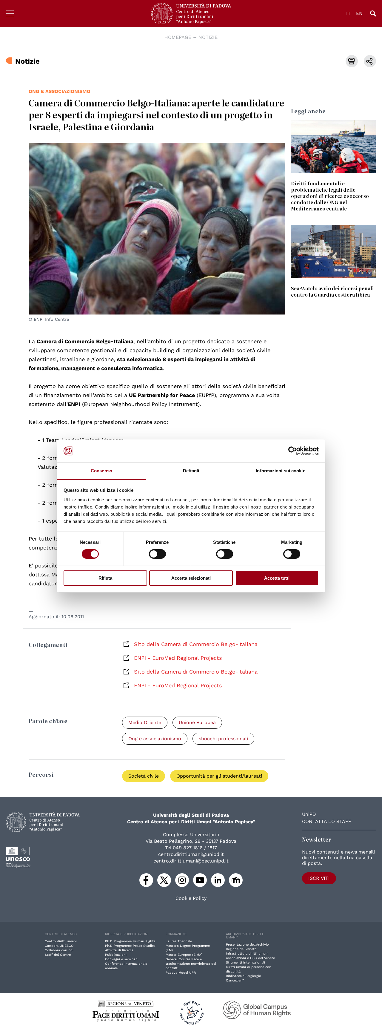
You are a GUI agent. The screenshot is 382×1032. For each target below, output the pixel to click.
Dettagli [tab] (191, 470)
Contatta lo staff (326, 821)
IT (348, 13)
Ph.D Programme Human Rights (130, 941)
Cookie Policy (191, 898)
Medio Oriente (144, 722)
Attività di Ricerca (119, 950)
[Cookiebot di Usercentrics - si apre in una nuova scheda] (293, 450)
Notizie (208, 37)
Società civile (143, 776)
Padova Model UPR (181, 973)
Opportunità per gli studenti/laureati (219, 776)
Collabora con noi (59, 950)
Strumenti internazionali (245, 962)
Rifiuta (105, 578)
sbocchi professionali (223, 738)
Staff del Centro (58, 955)
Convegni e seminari (121, 959)
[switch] (157, 554)
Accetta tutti (276, 578)
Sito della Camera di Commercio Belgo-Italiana (196, 644)
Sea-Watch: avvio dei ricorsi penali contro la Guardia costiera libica (332, 291)
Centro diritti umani (61, 941)
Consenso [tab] (101, 470)
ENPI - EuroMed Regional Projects (178, 658)
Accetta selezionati (191, 578)
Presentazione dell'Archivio (247, 944)
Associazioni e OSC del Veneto (250, 958)
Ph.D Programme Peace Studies (130, 946)
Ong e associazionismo (59, 91)
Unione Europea (197, 722)
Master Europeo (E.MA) (184, 955)
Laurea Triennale (179, 941)
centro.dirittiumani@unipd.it (191, 854)
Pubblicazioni (116, 955)
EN (359, 13)
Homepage (177, 37)
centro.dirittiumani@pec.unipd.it (191, 861)
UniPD (309, 814)
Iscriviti (319, 878)
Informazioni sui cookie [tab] (280, 470)
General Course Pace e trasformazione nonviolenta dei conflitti (191, 963)
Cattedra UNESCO (59, 946)
